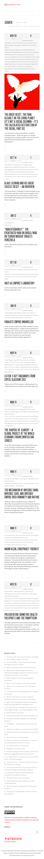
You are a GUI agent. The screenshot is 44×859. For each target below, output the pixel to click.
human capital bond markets (13, 605)
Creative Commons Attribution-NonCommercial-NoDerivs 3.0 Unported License (21, 820)
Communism (19, 315)
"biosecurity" (9, 598)
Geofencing (16, 603)
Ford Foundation (10, 535)
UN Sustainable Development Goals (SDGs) (25, 608)
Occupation (8, 276)
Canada (7, 274)
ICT (38, 59)
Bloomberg (19, 598)
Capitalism (35, 52)
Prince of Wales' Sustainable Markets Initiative (24, 367)
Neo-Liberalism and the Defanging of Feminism (19, 409)
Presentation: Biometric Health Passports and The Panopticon (20, 616)
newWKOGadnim (27, 40)
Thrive (15, 176)
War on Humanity (25, 317)
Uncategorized (9, 223)
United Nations (17, 45)
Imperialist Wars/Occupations (14, 269)
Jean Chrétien (29, 274)
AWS (29, 50)
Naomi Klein (16, 542)
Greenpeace (16, 419)
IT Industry (31, 62)
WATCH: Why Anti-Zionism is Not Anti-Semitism (21, 667)
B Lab (33, 50)
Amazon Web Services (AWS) (19, 50)
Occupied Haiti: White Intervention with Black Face (22, 716)
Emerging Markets (10, 169)
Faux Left (23, 483)
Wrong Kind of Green (15, 26)
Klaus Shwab (20, 172)
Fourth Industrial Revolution (25, 169)
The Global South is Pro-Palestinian (17, 746)
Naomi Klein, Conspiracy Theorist (21, 549)
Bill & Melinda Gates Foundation (15, 591)
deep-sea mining (23, 57)
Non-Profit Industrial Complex (22, 43)
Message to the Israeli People (15, 748)
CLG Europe (19, 362)
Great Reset (12, 172)
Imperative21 (27, 605)
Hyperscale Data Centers (29, 59)
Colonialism (27, 362)
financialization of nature (12, 365)
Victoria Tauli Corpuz (30, 369)
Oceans (19, 64)
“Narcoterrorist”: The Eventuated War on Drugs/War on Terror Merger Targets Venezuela (20, 234)
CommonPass (27, 598)
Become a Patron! (10, 842)
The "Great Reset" (10, 66)
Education (32, 167)
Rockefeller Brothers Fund (19, 537)
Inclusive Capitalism (10, 62)
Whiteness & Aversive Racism (26, 313)
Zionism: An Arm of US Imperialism (17, 737)
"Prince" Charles (10, 362)
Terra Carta (8, 369)
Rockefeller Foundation (12, 165)
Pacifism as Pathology (11, 411)
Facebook (32, 57)
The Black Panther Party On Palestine (18, 778)
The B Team (20, 66)
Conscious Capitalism (11, 57)
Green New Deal (33, 603)
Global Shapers (34, 416)
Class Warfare (15, 483)
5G (14, 598)
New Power (13, 64)
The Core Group (17, 276)
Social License (16, 174)
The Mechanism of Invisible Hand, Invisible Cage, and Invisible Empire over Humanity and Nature (21, 493)
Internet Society (22, 62)
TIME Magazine (9, 423)
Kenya (36, 274)
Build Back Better (23, 167)
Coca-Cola (8, 416)
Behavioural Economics (24, 52)
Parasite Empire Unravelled (18, 322)
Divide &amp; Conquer (31, 315)
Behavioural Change (10, 52)
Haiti (15, 274)
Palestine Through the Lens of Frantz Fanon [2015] (22, 729)
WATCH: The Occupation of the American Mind (21, 683)
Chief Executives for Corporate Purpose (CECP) (19, 54)
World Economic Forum (26, 423)
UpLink (16, 423)
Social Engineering (28, 64)
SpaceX (36, 64)
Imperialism (21, 274)
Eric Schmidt (14, 601)
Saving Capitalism (22, 421)
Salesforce (13, 421)
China (13, 315)
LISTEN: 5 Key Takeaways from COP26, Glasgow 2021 (19, 378)
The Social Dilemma (18, 69)
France (12, 274)
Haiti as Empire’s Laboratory (19, 283)
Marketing (27, 172)
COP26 (33, 362)
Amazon (7, 50)
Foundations (8, 43)
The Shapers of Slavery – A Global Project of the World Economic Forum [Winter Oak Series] (19, 435)
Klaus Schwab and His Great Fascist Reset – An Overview (19, 185)
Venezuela (8, 225)
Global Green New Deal (30, 540)
